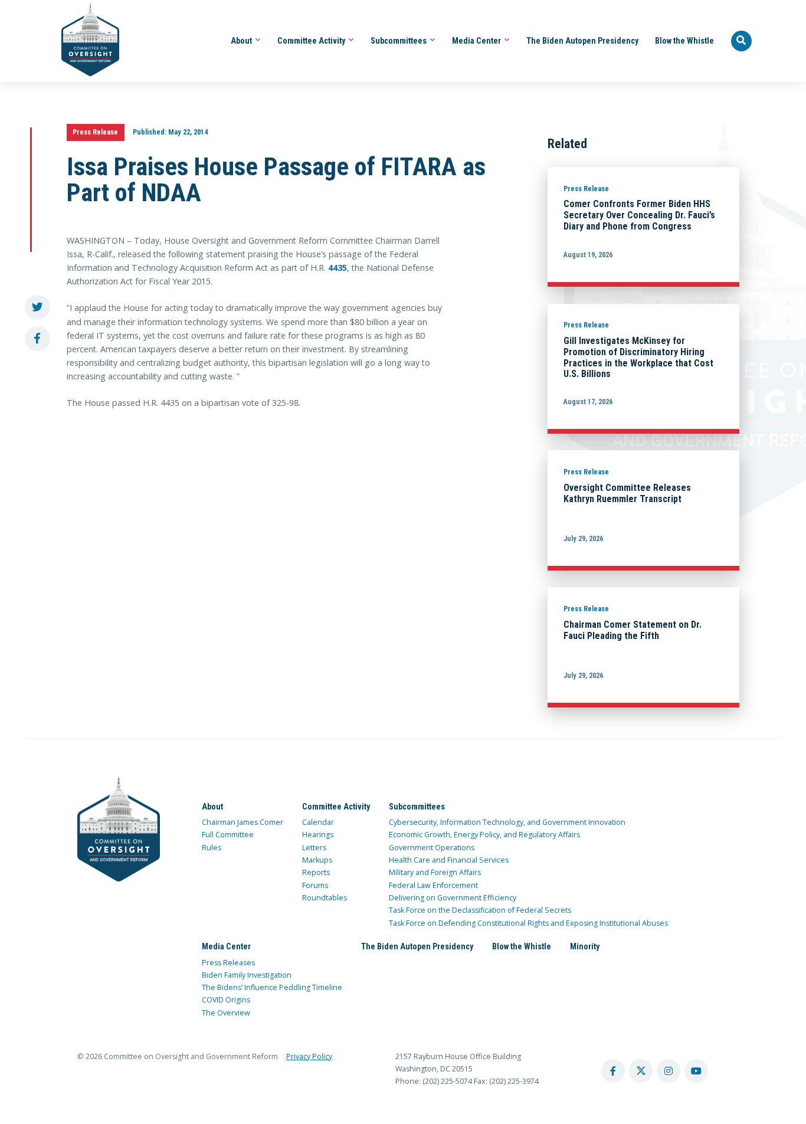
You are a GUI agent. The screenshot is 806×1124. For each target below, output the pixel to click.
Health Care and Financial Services (449, 860)
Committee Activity (312, 40)
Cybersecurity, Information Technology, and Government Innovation (507, 822)
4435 (337, 267)
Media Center (477, 40)
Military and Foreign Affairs (435, 872)
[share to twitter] (37, 307)
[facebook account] (613, 1071)
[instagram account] (668, 1071)
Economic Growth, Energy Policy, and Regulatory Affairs (484, 835)
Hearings (317, 835)
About (242, 40)
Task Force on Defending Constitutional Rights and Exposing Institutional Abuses (528, 923)
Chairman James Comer (242, 822)
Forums (315, 885)
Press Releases (228, 963)
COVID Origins (226, 1000)
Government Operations (431, 848)
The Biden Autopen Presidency (582, 40)
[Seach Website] (741, 41)
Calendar (318, 822)
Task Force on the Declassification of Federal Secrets (480, 910)
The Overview (226, 1013)
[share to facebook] (37, 339)
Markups (317, 860)
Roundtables (324, 898)
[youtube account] (696, 1071)
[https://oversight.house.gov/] (84, 41)
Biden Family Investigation (246, 975)
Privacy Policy (309, 1056)
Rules (211, 848)
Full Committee (228, 835)
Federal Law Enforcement (433, 885)
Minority (584, 946)
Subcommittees (399, 40)
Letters (314, 848)
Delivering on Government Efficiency (452, 898)
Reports (316, 872)
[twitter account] (641, 1071)
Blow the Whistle (684, 40)
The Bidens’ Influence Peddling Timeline (272, 987)
